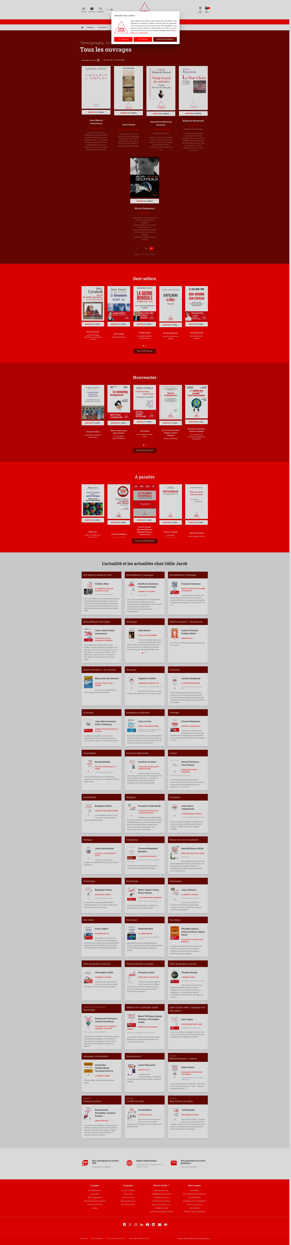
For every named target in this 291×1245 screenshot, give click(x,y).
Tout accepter (123, 39)
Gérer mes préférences (165, 39)
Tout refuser (143, 39)
